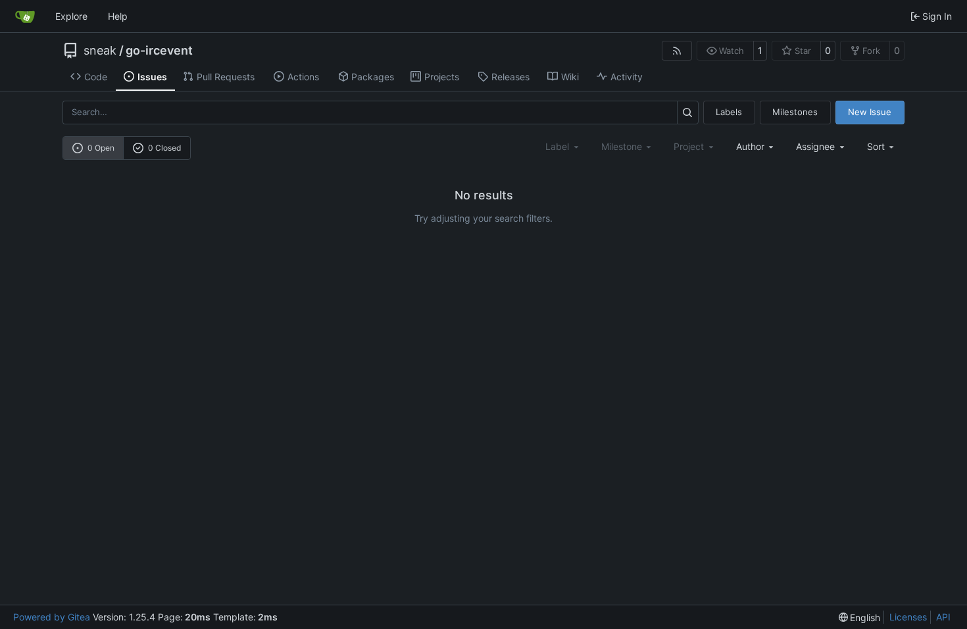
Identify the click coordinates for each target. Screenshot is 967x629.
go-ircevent (159, 50)
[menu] (881, 146)
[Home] (25, 16)
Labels (729, 112)
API (943, 616)
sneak (100, 50)
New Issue (869, 112)
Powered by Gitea (51, 616)
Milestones (795, 112)
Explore (71, 16)
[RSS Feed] (677, 51)
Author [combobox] (750, 146)
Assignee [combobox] (815, 146)
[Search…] (688, 112)
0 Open (100, 148)
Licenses (908, 616)
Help (118, 16)
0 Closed (164, 148)
